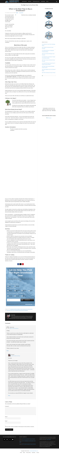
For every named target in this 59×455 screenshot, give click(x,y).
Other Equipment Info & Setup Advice (26, 309)
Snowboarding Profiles (12, 1)
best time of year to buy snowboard (12, 310)
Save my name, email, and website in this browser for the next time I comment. (19, 426)
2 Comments (21, 12)
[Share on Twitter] (20, 264)
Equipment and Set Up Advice (15, 309)
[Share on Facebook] (18, 264)
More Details (49, 439)
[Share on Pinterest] (23, 264)
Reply (8, 350)
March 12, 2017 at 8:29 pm (14, 328)
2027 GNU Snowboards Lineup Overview (48, 72)
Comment (7, 406)
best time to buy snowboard (23, 310)
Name (6, 416)
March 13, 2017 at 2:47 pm (15, 355)
